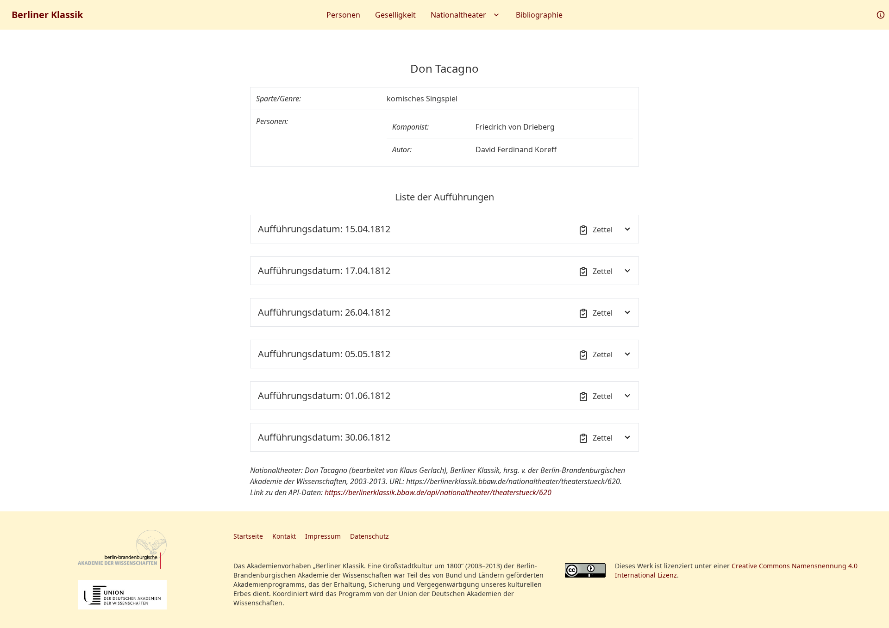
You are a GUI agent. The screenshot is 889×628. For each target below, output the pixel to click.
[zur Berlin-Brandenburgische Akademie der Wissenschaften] (122, 549)
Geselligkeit (395, 15)
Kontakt (284, 536)
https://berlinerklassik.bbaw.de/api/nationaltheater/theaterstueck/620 (438, 492)
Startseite (248, 536)
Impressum (323, 536)
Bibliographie (539, 15)
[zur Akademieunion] (122, 594)
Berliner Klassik (47, 14)
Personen (343, 15)
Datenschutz (369, 536)
